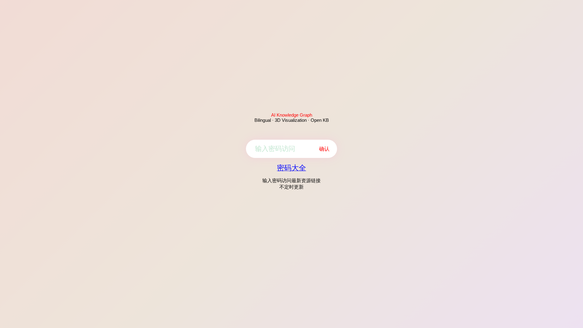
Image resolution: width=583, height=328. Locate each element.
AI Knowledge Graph (291, 115)
